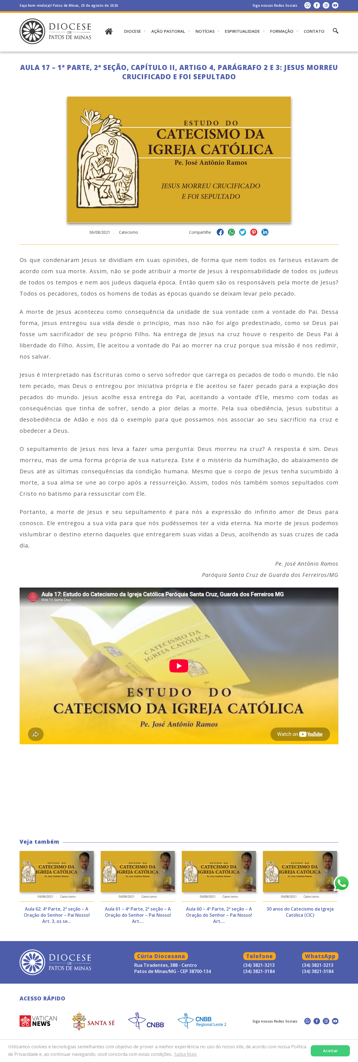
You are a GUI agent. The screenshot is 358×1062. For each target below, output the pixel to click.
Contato (314, 31)
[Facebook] (317, 5)
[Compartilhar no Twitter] (242, 233)
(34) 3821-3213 (317, 965)
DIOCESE (132, 31)
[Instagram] (326, 5)
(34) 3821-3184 (317, 971)
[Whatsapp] (307, 5)
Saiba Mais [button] (185, 1054)
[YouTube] (335, 5)
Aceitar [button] (330, 1050)
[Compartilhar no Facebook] (220, 233)
